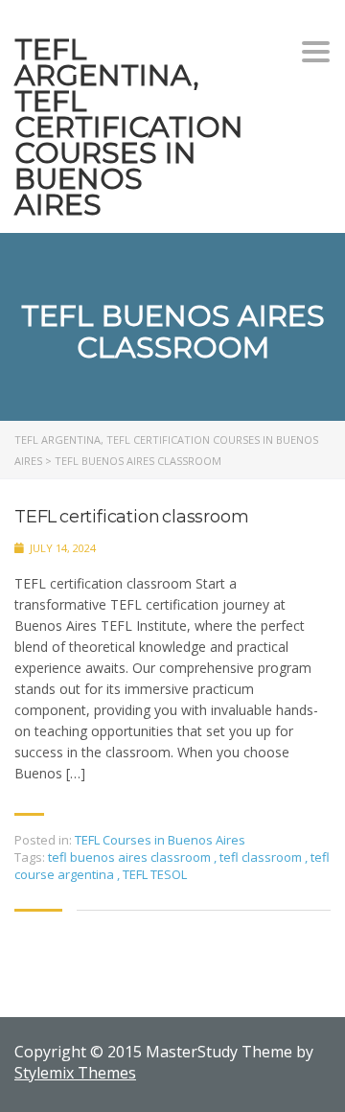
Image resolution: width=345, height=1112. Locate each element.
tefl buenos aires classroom (131, 857)
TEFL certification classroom (131, 517)
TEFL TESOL (155, 874)
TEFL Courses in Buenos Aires (160, 839)
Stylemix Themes (75, 1072)
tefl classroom (262, 857)
